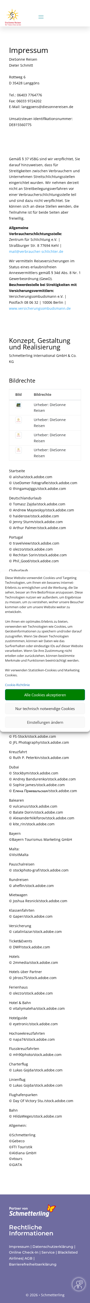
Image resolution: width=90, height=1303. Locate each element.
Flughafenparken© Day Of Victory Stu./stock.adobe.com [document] (41, 1097)
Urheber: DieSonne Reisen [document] (50, 407)
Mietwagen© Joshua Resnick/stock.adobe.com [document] (38, 897)
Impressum (19, 1246)
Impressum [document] (28, 50)
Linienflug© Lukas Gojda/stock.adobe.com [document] (35, 1082)
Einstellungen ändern (45, 722)
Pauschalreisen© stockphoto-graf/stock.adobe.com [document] (38, 867)
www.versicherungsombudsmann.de (40, 308)
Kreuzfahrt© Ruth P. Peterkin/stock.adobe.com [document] (39, 754)
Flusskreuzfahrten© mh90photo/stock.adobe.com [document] (35, 1051)
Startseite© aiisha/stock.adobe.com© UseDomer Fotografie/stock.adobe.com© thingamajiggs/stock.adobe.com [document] (43, 479)
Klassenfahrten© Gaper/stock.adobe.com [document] (30, 913)
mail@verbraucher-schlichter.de (36, 251)
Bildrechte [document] (22, 381)
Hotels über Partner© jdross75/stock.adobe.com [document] (32, 974)
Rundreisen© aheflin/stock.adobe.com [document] (31, 882)
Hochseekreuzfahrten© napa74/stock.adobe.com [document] (32, 1036)
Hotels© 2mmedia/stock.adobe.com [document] (33, 959)
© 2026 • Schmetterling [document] (45, 1295)
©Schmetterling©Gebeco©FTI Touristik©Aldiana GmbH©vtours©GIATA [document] (22, 1150)
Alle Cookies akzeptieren (45, 694)
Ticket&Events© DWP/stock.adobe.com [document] (29, 944)
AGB (28, 1258)
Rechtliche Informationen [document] (31, 1230)
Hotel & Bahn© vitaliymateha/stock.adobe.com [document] (37, 1005)
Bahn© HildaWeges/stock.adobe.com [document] (35, 1113)
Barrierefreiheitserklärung (32, 1264)
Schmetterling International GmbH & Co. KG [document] (42, 358)
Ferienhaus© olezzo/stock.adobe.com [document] (31, 990)
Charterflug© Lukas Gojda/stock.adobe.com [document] (35, 1067)
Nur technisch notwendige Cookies (45, 708)
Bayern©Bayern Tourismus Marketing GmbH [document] (40, 836)
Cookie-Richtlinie (17, 685)
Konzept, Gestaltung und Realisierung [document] (39, 344)
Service (48, 1252)
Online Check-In (23, 1252)
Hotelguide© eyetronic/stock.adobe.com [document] (33, 1020)
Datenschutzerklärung (52, 1246)
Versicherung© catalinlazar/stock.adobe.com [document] (35, 928)
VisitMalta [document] (20, 854)
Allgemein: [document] (18, 1125)
